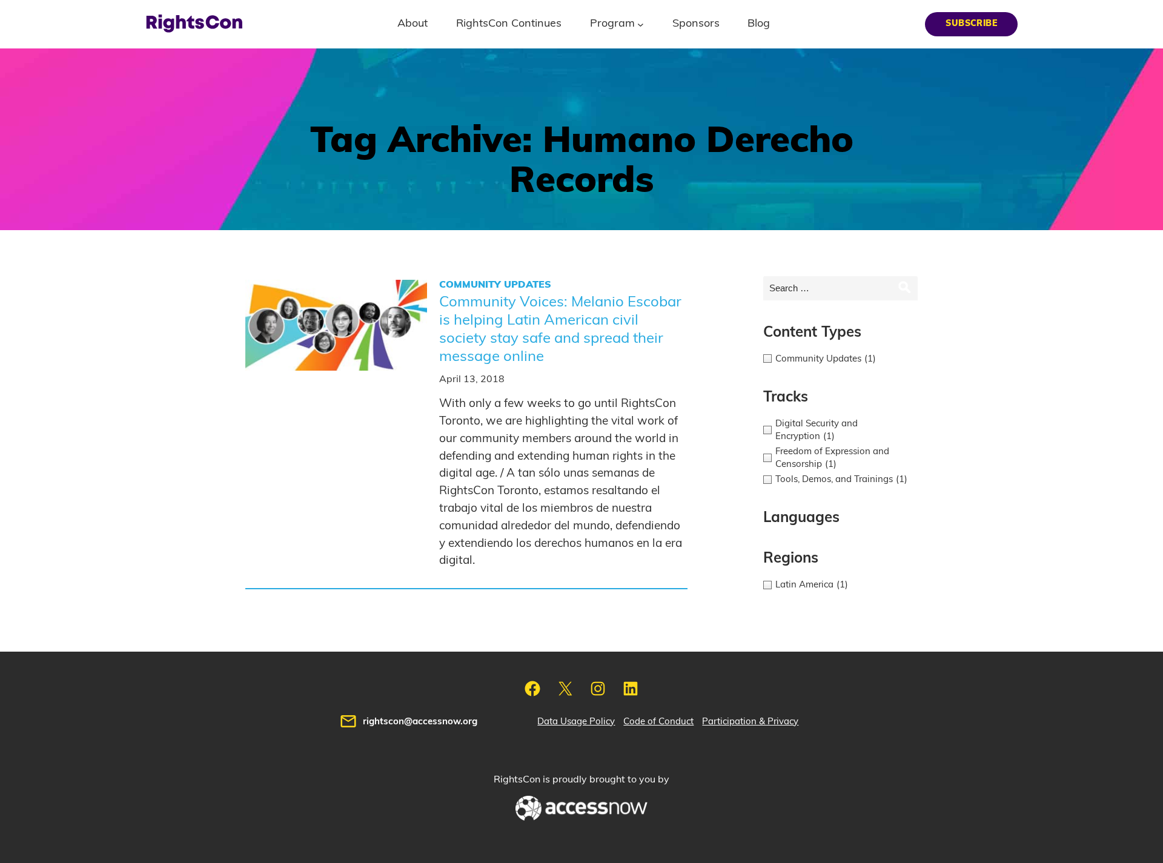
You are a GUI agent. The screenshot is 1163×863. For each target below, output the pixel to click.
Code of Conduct (658, 721)
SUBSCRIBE (971, 23)
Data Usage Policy (576, 721)
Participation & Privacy (750, 721)
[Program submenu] (640, 24)
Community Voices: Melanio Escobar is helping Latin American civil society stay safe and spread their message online (560, 329)
